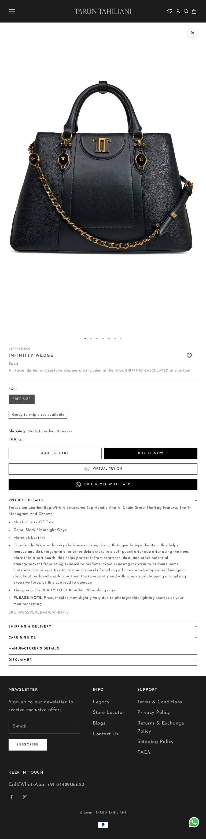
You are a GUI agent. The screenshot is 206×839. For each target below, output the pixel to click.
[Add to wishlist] (189, 355)
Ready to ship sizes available (38, 415)
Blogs (99, 723)
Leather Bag (20, 348)
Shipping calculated (147, 370)
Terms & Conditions (159, 702)
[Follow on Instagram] (25, 797)
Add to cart (55, 453)
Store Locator (108, 712)
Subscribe (27, 744)
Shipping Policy (155, 742)
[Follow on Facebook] (11, 797)
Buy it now (151, 453)
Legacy (101, 702)
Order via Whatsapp (107, 484)
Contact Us (105, 734)
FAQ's (144, 752)
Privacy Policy (153, 712)
